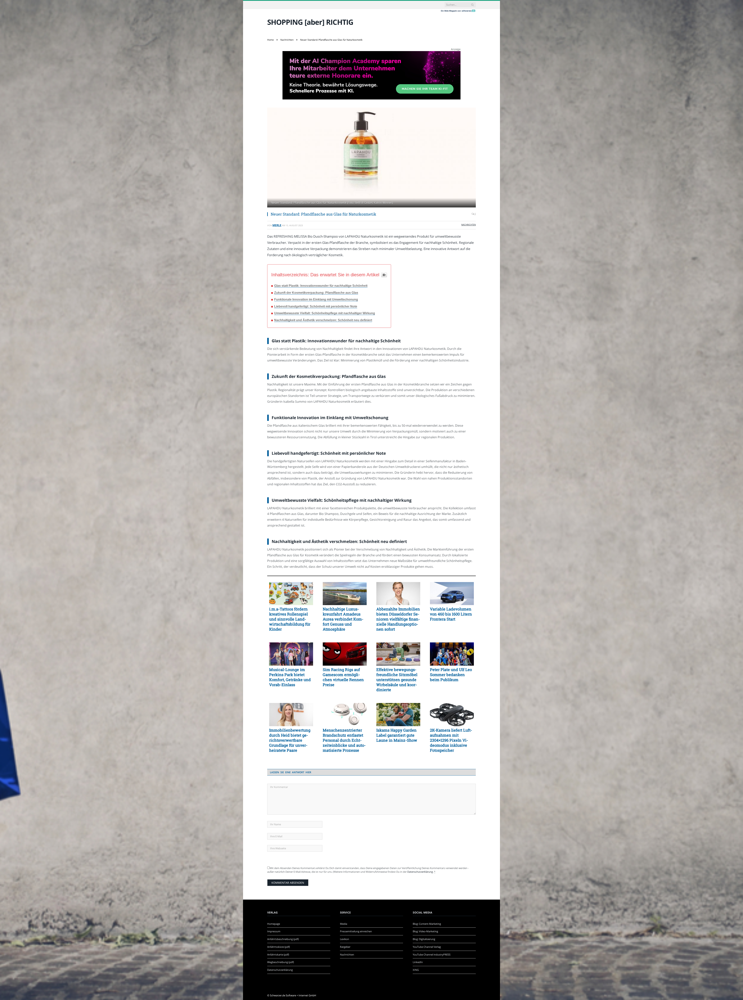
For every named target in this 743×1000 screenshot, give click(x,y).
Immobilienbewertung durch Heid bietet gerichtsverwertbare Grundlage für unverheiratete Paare (289, 740)
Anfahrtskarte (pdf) (278, 954)
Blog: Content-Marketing (427, 924)
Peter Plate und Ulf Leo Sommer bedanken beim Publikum (451, 674)
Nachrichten (468, 224)
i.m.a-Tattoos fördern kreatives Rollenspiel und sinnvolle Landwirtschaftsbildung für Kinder (289, 619)
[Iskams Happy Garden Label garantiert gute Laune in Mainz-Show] (398, 714)
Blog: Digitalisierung (424, 939)
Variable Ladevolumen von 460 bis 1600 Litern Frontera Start (451, 614)
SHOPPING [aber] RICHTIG (310, 22)
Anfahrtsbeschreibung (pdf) (283, 939)
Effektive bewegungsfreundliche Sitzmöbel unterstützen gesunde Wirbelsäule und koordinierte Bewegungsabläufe (396, 679)
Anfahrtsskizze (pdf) (278, 947)
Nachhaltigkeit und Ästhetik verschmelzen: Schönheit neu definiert (323, 320)
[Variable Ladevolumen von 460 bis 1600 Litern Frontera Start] (452, 593)
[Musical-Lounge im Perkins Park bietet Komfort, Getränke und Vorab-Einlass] (291, 654)
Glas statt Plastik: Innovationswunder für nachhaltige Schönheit (320, 285)
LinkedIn (418, 962)
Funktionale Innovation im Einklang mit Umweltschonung (316, 299)
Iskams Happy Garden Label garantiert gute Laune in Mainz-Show (396, 735)
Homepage (273, 924)
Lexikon (344, 939)
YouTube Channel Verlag (427, 947)
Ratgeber (345, 947)
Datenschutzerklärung (420, 871)
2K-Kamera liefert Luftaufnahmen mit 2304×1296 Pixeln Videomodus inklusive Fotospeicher (451, 740)
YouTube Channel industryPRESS (431, 954)
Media (343, 924)
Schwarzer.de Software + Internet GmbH (293, 995)
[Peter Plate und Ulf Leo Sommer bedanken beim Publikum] (452, 654)
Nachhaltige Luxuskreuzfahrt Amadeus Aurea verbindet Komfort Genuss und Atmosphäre (343, 619)
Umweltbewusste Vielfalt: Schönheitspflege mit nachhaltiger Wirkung (324, 313)
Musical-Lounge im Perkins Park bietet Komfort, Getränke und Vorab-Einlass (290, 677)
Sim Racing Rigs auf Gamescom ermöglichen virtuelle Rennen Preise (343, 677)
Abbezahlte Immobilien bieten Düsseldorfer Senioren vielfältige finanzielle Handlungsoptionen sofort (398, 619)
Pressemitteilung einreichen (356, 931)
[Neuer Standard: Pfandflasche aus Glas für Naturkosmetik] (371, 158)
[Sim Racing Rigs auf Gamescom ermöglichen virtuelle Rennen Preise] (345, 654)
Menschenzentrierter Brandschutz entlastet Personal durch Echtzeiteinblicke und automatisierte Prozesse (344, 740)
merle (276, 225)
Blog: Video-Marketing (425, 931)
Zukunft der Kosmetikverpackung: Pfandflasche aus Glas (316, 292)
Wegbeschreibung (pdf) (280, 962)
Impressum (273, 931)
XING (416, 970)
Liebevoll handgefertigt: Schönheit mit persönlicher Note (315, 306)
